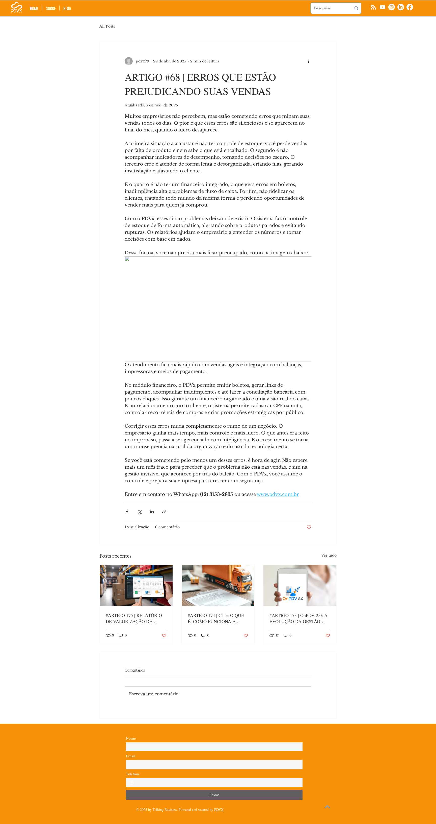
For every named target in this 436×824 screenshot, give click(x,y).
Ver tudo (329, 555)
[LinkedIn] (400, 7)
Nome (131, 738)
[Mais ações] (308, 61)
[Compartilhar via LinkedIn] (151, 511)
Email (130, 756)
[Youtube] (382, 7)
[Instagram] (391, 7)
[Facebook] (409, 7)
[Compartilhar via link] (164, 511)
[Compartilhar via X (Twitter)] (139, 511)
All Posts (107, 26)
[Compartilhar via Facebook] (127, 511)
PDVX (219, 809)
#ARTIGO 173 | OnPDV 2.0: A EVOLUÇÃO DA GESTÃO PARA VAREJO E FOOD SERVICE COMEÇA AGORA (298, 618)
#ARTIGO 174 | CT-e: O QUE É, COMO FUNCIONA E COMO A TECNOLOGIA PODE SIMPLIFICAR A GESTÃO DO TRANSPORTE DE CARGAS (216, 618)
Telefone (133, 774)
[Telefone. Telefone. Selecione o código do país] (134, 783)
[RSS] (373, 7)
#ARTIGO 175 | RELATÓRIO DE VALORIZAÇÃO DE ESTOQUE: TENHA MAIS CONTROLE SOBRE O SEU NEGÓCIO (134, 618)
